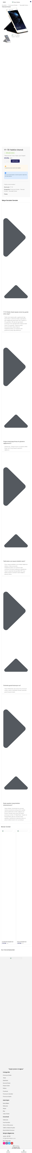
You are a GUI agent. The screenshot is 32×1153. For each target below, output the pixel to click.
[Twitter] (9, 1143)
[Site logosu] (16, 2)
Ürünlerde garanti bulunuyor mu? (12, 685)
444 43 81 (6, 1136)
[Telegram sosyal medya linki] (16, 194)
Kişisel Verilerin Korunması (8, 1130)
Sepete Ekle (15, 161)
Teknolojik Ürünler (23, 5)
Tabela (4, 1077)
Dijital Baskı (5, 1080)
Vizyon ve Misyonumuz (8, 1125)
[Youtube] (12, 1143)
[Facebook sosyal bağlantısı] (8, 194)
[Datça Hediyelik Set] (23, 885)
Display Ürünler (6, 1085)
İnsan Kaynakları (6, 1122)
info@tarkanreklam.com (9, 1138)
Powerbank (5, 1091)
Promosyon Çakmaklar (8, 1093)
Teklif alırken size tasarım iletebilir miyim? (14, 561)
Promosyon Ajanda (7, 1096)
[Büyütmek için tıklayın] (5, 31)
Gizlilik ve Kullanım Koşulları (9, 1127)
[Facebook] (7, 1143)
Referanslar (5, 1106)
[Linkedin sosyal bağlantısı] (14, 194)
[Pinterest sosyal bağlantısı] (12, 194)
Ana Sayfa (4, 5)
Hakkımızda (5, 1119)
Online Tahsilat (6, 1113)
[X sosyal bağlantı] (10, 194)
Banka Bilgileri (6, 1103)
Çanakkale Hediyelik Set (7, 941)
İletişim (4, 1108)
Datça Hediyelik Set (21, 941)
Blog (4, 1111)
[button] (16, 259)
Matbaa (4, 1088)
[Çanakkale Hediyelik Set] (8, 885)
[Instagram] (4, 1143)
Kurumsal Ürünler (6, 1083)
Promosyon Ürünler (13, 5)
